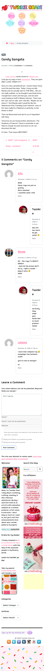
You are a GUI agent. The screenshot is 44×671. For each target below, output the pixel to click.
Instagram (29, 642)
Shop (22, 15)
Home (11, 15)
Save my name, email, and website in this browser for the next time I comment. (23, 433)
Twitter (14, 642)
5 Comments (28, 65)
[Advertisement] (33, 581)
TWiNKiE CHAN (33, 76)
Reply (20, 196)
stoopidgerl (26, 79)
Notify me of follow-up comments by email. (18, 439)
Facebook (19, 642)
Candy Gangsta (10, 76)
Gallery (10, 23)
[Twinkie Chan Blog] (22, 11)
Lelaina (22, 342)
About (21, 23)
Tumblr (24, 642)
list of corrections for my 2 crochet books (10, 542)
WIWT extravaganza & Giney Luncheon (17, 143)
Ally (20, 173)
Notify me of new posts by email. (14, 442)
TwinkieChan (18, 65)
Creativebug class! (8, 571)
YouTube (34, 642)
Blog (32, 15)
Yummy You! (22, 30)
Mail (39, 642)
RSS (9, 642)
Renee (21, 251)
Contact (33, 23)
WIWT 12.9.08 (36, 143)
